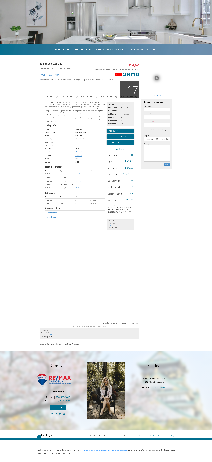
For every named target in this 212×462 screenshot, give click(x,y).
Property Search (103, 49)
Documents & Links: (54, 208)
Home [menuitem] (58, 49)
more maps (157, 95)
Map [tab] (57, 74)
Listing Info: (50, 125)
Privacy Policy (143, 436)
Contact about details (117, 136)
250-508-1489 (63, 397)
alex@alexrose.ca (62, 400)
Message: (147, 144)
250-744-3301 (158, 387)
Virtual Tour (51, 217)
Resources (120, 49)
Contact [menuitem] (152, 49)
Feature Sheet (52, 213)
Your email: (147, 114)
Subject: (146, 136)
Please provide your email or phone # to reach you (156, 131)
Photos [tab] (50, 74)
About (66, 49)
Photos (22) (113, 131)
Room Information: (54, 166)
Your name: (147, 106)
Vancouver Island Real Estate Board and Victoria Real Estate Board (95, 343)
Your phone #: (148, 122)
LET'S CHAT (58, 407)
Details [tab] (43, 74)
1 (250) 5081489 (112, 225)
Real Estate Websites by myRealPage (162, 436)
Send (167, 164)
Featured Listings (82, 49)
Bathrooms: (50, 192)
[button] (58, 407)
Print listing (114, 142)
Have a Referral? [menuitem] (137, 49)
